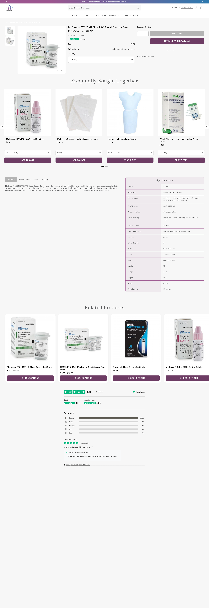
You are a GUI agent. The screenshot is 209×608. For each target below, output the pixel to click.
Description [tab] (11, 179)
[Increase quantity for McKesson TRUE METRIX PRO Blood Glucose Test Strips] (146, 33)
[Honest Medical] (9, 7)
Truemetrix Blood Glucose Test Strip (129, 367)
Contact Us (114, 15)
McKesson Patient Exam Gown (122, 139)
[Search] (138, 8)
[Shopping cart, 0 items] (201, 8)
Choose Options (30, 378)
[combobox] (102, 7)
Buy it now (170, 50)
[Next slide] (202, 1)
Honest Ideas (100, 15)
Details (151, 56)
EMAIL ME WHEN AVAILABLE (177, 41)
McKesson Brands (77, 35)
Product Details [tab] (25, 179)
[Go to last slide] (2, 127)
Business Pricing (131, 15)
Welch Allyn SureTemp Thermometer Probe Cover (179, 140)
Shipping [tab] (45, 179)
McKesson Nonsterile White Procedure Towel (77, 139)
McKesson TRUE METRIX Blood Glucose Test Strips (30, 367)
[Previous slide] (6, 1)
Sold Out (177, 34)
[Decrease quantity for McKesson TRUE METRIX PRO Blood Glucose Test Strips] (140, 33)
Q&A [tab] (36, 179)
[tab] (102, 166)
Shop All (74, 15)
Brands (86, 15)
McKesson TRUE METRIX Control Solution (25, 139)
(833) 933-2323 (187, 8)
